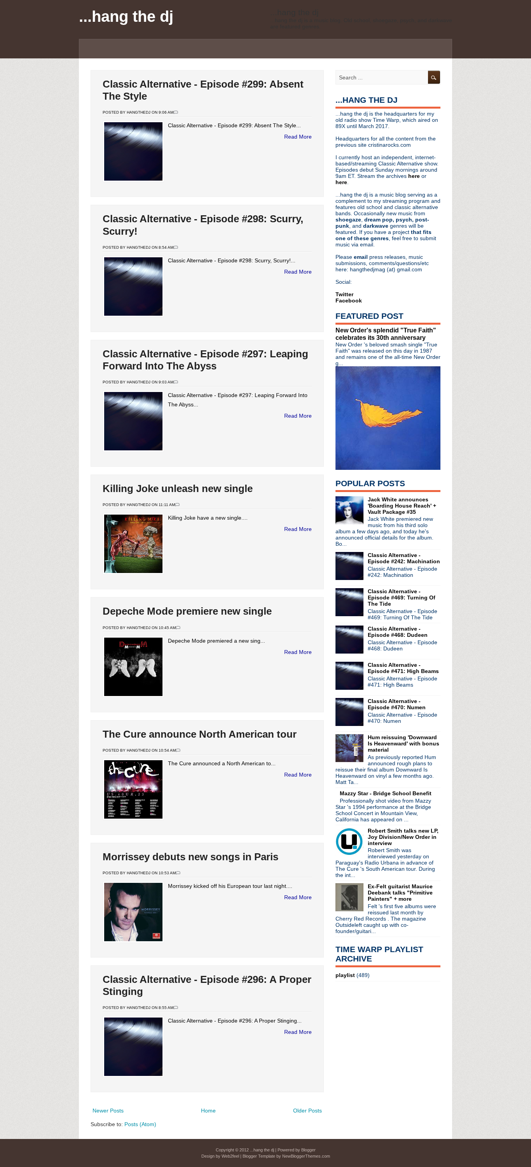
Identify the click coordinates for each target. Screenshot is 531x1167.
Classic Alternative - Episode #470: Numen (397, 704)
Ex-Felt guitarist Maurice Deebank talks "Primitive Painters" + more (400, 892)
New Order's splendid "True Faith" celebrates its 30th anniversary (385, 334)
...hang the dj (126, 16)
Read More (298, 137)
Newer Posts (108, 1110)
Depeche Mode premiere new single (187, 611)
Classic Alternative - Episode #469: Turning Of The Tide (401, 597)
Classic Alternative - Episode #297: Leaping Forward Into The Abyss (205, 360)
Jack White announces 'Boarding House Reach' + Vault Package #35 (402, 505)
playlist (345, 975)
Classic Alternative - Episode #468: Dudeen (398, 632)
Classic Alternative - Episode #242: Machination (404, 558)
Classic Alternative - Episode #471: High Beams (403, 668)
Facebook (348, 300)
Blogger (308, 1150)
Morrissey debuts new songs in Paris (190, 857)
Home (208, 1110)
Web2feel (230, 1156)
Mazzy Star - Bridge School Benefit (385, 793)
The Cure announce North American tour (200, 734)
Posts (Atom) (140, 1124)
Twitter (344, 294)
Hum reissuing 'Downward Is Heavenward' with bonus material (403, 743)
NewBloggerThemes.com (306, 1156)
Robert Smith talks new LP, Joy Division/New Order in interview (403, 837)
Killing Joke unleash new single (178, 488)
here (414, 176)
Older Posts (307, 1110)
